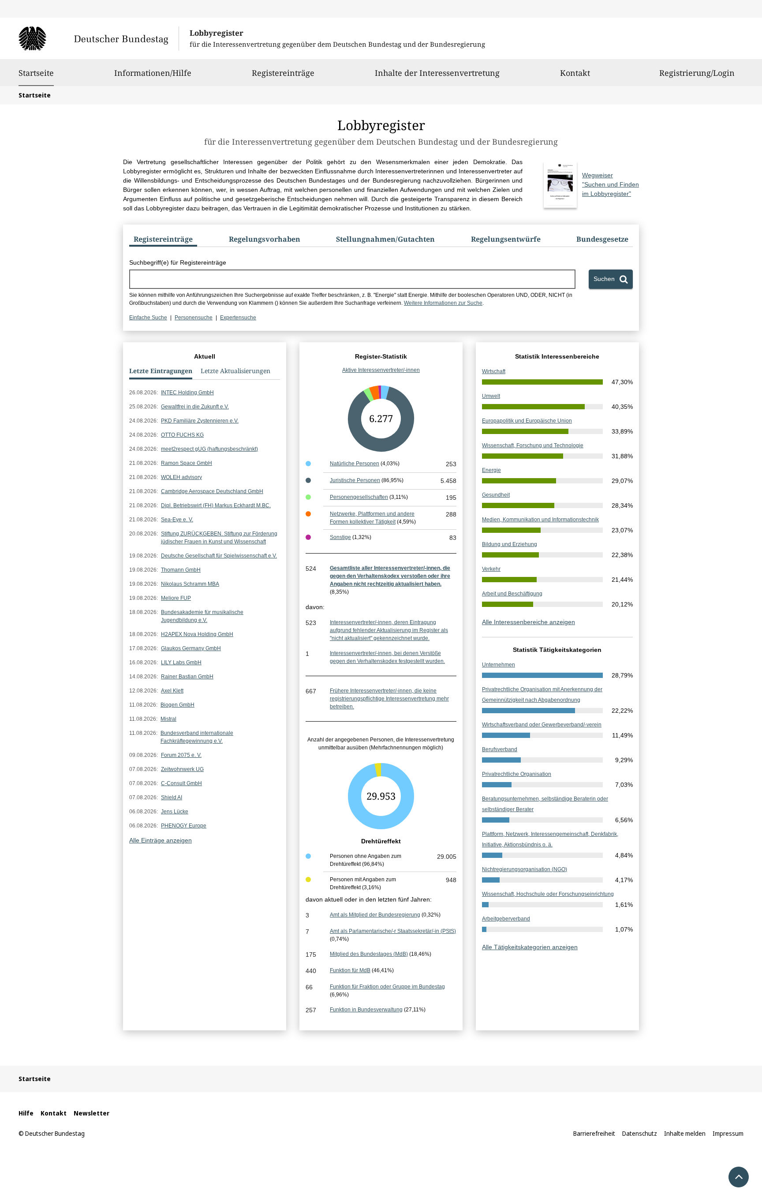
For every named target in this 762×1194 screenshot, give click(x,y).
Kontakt (575, 72)
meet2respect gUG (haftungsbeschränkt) (209, 449)
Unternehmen (498, 665)
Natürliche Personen (354, 463)
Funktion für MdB (350, 970)
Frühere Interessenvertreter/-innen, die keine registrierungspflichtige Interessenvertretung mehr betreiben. (389, 699)
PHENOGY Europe (183, 826)
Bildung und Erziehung (509, 544)
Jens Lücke (174, 811)
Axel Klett (172, 691)
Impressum (728, 1133)
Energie (491, 470)
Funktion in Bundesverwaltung (366, 1010)
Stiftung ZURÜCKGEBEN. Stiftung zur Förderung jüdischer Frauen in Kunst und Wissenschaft (219, 538)
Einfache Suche (148, 317)
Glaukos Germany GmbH (191, 648)
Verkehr (491, 569)
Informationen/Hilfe (152, 72)
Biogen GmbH (177, 705)
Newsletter (91, 1113)
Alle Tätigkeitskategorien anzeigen (530, 947)
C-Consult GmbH (181, 783)
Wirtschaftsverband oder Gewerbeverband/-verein (541, 725)
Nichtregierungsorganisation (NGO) (524, 869)
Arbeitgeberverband (506, 919)
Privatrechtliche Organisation (516, 774)
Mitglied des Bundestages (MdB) (369, 954)
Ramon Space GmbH (186, 463)
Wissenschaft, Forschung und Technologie (532, 445)
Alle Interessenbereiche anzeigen (528, 621)
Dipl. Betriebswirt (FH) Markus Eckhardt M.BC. (216, 505)
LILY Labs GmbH (181, 662)
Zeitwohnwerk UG (182, 769)
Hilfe (26, 1113)
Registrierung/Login (697, 72)
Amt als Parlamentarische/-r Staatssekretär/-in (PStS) (393, 931)
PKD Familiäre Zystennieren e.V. (200, 421)
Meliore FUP (176, 598)
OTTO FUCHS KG (182, 435)
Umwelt (491, 396)
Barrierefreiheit (594, 1133)
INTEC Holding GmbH (187, 392)
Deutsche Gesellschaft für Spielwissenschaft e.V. (219, 556)
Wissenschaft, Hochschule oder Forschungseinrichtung (548, 894)
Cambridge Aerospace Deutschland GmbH (212, 491)
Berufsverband (499, 749)
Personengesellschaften (359, 497)
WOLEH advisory (181, 477)
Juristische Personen (355, 480)
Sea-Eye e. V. (177, 520)
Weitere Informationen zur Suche (443, 303)
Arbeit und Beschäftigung (512, 594)
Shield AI (171, 797)
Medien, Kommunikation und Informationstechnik (540, 520)
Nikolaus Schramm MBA (190, 584)
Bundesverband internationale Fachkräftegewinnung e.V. (197, 737)
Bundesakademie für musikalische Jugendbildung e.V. (202, 616)
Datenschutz (639, 1133)
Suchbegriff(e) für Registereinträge (177, 262)
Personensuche (194, 317)
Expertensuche (238, 317)
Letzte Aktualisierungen (235, 371)
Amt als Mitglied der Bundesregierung (375, 915)
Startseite (36, 72)
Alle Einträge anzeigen (160, 840)
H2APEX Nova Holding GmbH (197, 634)
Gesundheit (496, 495)
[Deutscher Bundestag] (99, 38)
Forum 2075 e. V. (181, 755)
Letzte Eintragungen (160, 371)
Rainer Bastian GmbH (187, 677)
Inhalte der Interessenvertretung (437, 72)
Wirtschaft (493, 371)
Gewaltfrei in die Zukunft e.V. (195, 407)
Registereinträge (283, 72)
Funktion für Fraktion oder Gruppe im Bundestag (387, 987)
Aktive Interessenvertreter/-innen (381, 370)
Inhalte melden (685, 1133)
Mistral (168, 719)
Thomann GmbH (181, 570)
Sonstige (340, 537)
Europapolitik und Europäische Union (527, 421)
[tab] (163, 241)
